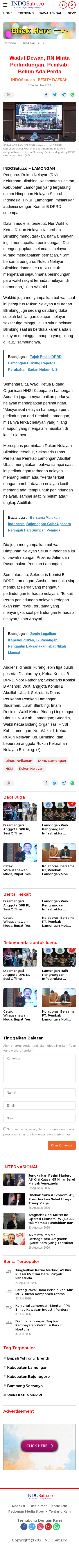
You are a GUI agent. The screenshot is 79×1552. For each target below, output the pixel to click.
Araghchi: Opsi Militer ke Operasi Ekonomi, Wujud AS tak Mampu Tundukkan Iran (51, 1219)
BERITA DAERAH (53, 80)
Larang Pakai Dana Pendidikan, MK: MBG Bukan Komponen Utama (44, 1292)
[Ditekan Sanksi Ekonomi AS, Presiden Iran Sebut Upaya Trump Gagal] (14, 1199)
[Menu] (6, 5)
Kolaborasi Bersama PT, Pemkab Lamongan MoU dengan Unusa (58, 870)
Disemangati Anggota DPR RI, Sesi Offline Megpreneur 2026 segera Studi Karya (18, 829)
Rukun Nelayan (31, 769)
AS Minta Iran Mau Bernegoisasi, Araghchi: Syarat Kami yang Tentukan (51, 1239)
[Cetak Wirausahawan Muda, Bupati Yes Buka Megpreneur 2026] (20, 852)
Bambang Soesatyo (25, 1386)
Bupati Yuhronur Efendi (28, 1358)
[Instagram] (40, 1527)
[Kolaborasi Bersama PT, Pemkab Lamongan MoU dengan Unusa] (59, 852)
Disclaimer (38, 1506)
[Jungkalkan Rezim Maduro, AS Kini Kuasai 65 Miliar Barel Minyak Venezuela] (14, 1180)
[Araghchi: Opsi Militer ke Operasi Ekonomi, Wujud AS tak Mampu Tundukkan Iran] (14, 1221)
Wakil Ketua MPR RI (24, 1395)
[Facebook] (23, 1527)
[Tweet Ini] (55, 94)
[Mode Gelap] (63, 5)
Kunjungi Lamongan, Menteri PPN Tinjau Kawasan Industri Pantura (42, 1308)
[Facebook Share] (46, 94)
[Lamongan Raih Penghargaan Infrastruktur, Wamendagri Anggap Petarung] (59, 811)
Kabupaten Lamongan (27, 1368)
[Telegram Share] (63, 94)
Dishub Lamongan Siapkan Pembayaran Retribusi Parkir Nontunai (38, 1325)
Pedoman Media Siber (26, 1511)
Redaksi (18, 1506)
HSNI (9, 769)
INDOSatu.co (23, 80)
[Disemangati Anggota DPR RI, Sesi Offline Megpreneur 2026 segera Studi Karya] (20, 811)
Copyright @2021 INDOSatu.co (39, 1540)
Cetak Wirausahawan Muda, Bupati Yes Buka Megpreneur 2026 (17, 870)
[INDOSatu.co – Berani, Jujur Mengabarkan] (27, 5)
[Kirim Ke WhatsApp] (72, 94)
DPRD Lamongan (52, 761)
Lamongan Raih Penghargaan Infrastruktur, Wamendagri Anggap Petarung (56, 829)
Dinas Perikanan (18, 761)
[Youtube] (48, 1527)
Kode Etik (59, 1506)
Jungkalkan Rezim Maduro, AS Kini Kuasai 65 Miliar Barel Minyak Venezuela (52, 1179)
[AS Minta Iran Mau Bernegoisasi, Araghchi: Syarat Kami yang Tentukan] (14, 1239)
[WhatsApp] (56, 1527)
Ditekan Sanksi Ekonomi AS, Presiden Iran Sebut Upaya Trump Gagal (51, 1199)
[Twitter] (32, 1527)
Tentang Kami (60, 1511)
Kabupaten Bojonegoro (28, 1377)
